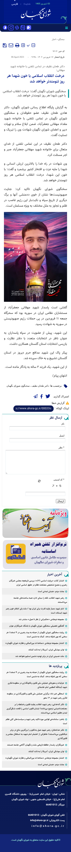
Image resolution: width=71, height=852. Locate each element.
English (27, 4)
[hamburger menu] (66, 28)
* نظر (61, 447)
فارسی (14, 4)
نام (63, 423)
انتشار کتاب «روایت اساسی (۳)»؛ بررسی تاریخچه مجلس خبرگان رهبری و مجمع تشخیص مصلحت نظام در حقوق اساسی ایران (38, 583)
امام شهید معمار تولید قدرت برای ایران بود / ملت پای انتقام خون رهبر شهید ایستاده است (36, 610)
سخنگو (61, 39)
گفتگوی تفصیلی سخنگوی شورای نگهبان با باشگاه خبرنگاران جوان (36, 626)
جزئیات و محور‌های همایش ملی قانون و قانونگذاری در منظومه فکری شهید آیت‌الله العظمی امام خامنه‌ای (37, 685)
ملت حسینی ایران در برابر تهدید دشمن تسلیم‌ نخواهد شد (39, 656)
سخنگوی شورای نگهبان (18, 385)
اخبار (54, 39)
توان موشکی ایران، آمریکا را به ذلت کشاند (46, 649)
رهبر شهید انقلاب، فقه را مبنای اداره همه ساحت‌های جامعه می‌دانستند (40, 600)
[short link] (33, 408)
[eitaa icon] (23, 28)
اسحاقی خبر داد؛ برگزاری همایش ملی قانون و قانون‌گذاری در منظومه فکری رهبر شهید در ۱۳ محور (37, 696)
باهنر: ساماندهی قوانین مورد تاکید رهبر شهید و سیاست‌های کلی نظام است (36, 721)
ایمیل (61, 435)
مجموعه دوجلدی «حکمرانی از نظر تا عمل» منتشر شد (41, 619)
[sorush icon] (5, 28)
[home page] (48, 11)
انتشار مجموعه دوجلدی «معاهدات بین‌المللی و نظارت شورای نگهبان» (34, 643)
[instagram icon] (11, 28)
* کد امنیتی (58, 479)
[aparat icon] (17, 28)
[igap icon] (29, 28)
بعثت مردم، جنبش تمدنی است (51, 591)
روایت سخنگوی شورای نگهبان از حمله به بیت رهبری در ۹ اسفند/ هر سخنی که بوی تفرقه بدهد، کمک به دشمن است (36, 634)
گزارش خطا (58, 403)
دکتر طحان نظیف (40, 385)
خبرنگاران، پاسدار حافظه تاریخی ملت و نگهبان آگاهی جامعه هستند (35, 745)
